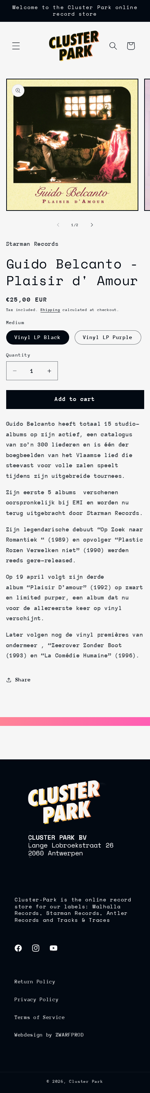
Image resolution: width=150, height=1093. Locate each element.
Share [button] (23, 680)
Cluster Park (86, 1081)
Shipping (50, 310)
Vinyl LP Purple (108, 337)
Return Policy (35, 981)
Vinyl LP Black (38, 337)
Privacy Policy (37, 999)
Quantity (18, 355)
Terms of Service (40, 1017)
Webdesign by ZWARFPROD (49, 1035)
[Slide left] (58, 225)
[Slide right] (92, 225)
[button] (16, 46)
